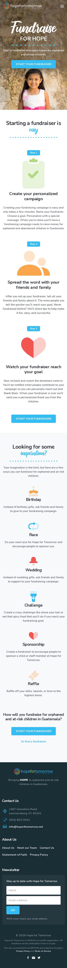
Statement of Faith (14, 855)
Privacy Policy (39, 855)
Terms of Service (43, 951)
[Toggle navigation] (62, 6)
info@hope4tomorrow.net (26, 827)
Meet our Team (27, 848)
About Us (8, 848)
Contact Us (47, 848)
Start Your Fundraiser (33, 64)
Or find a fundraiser (33, 741)
